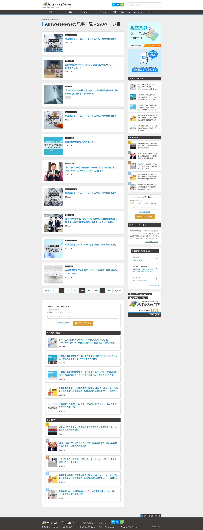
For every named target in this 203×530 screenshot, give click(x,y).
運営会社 (45, 527)
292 (96, 291)
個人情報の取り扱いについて (90, 527)
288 (68, 291)
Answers (44, 20)
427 (109, 291)
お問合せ (56, 527)
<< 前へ (48, 291)
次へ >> (118, 291)
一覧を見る (154, 286)
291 (89, 291)
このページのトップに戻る (151, 516)
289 (75, 291)
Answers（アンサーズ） (129, 527)
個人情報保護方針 (63, 322)
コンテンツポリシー (69, 527)
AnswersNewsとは (151, 242)
